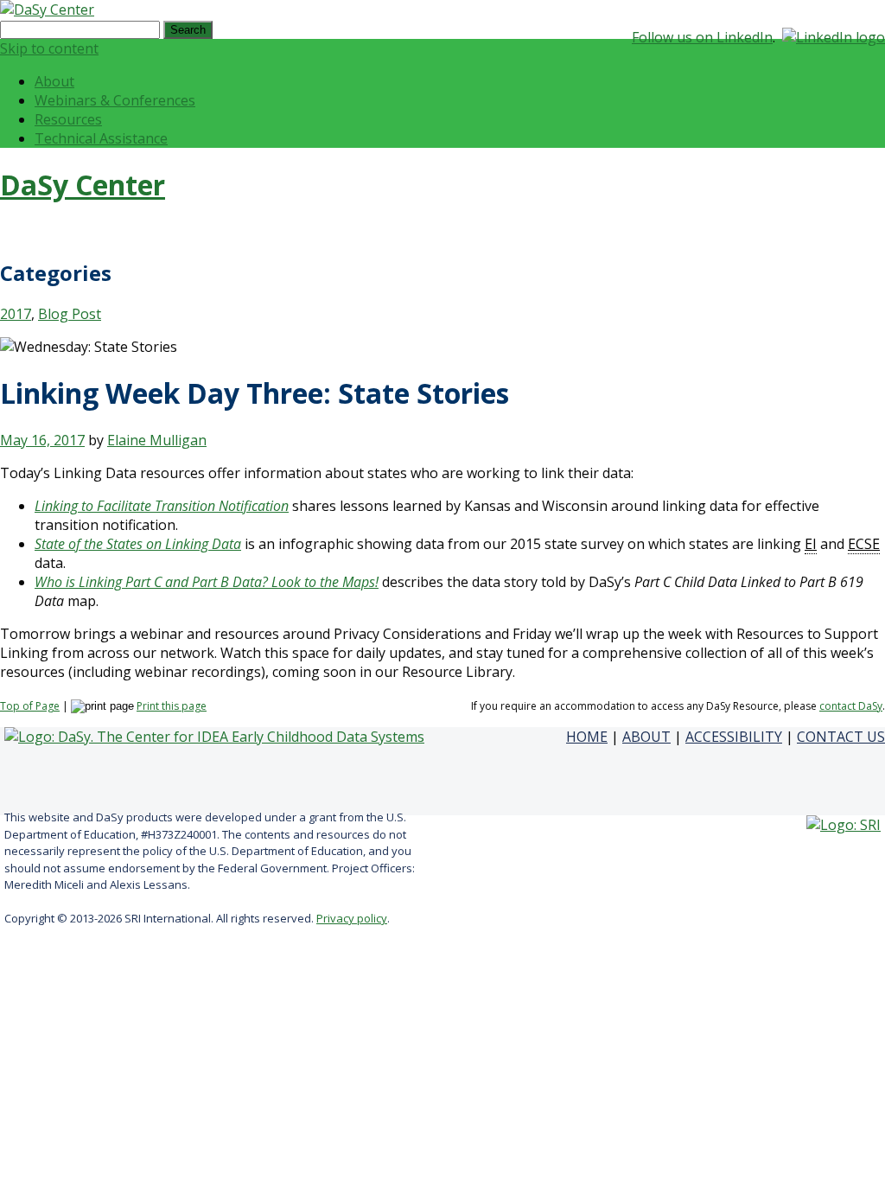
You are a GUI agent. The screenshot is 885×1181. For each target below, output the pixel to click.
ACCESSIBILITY (733, 736)
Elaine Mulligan (157, 440)
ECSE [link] (864, 543)
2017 (15, 313)
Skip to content (49, 48)
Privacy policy (351, 918)
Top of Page (30, 706)
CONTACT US (841, 736)
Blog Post (69, 313)
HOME (587, 736)
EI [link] (811, 543)
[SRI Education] (843, 824)
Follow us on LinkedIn (702, 37)
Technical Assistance (101, 138)
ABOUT (646, 736)
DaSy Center (82, 184)
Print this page (172, 706)
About (54, 81)
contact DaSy (850, 706)
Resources (68, 119)
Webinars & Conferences (115, 100)
